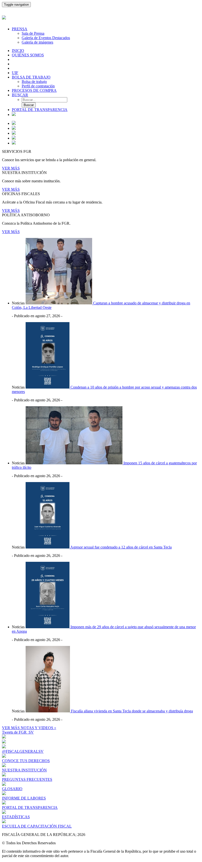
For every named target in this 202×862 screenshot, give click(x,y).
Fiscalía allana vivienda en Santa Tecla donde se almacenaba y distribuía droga (132, 711)
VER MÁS (11, 168)
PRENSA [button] (19, 29)
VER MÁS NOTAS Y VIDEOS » (29, 728)
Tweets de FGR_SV (18, 732)
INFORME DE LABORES (24, 798)
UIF (15, 73)
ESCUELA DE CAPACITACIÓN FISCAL (37, 826)
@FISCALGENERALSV (23, 751)
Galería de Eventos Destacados (46, 38)
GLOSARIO (12, 789)
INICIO (18, 50)
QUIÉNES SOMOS (28, 55)
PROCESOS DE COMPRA (34, 90)
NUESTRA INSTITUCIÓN (24, 770)
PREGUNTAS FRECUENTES (27, 779)
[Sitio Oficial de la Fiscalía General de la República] (101, 16)
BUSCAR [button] (20, 95)
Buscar (29, 105)
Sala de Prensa (33, 33)
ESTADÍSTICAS (16, 817)
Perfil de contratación (38, 86)
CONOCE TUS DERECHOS (26, 761)
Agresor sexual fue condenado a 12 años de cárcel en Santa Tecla (121, 547)
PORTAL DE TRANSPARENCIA (39, 110)
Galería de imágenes (37, 42)
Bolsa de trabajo (34, 81)
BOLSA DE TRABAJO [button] (31, 77)
